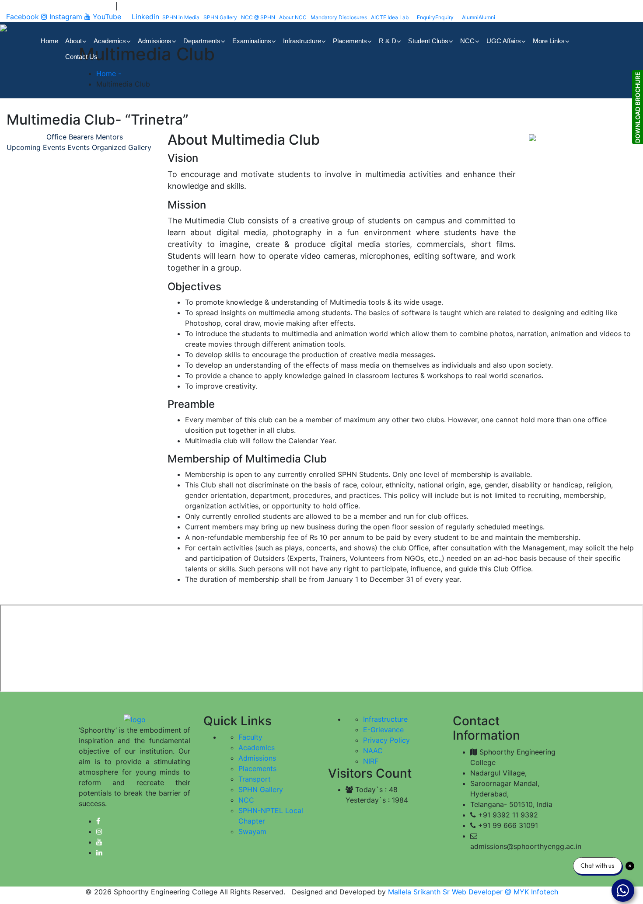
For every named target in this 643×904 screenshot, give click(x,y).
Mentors (109, 136)
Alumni (478, 17)
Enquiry (435, 17)
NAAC (373, 750)
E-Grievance (383, 729)
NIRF (370, 761)
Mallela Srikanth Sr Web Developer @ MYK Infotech (472, 891)
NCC (246, 800)
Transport (254, 779)
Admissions (257, 758)
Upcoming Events (36, 147)
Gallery (139, 147)
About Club (25, 136)
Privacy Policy (386, 740)
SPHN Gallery (260, 789)
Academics (256, 747)
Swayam (252, 831)
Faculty (250, 737)
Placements (257, 768)
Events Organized (96, 147)
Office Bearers (70, 136)
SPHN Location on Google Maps (59, 6)
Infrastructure (385, 719)
